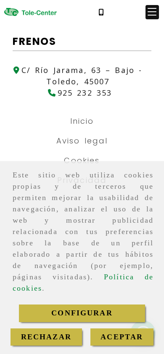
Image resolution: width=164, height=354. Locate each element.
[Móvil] (100, 12)
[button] (152, 12)
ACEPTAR (122, 337)
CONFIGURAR (82, 313)
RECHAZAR (46, 337)
